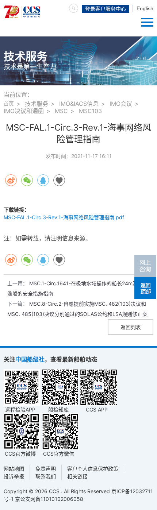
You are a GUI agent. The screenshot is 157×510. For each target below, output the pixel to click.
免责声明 (45, 468)
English (145, 8)
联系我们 (45, 476)
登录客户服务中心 (105, 9)
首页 (9, 103)
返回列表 (130, 327)
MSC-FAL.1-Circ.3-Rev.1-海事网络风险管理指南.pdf (64, 217)
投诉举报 (14, 476)
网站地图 (14, 468)
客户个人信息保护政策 (92, 468)
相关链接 (77, 476)
